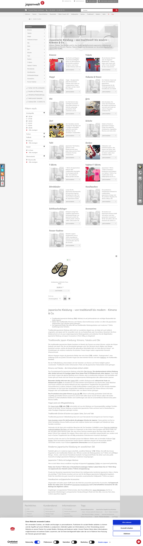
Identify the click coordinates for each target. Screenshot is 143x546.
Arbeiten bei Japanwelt (70, 511)
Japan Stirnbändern (99, 490)
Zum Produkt (58, 290)
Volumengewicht (50, 511)
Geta (28, 46)
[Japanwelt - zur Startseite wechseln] (34, 3)
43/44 (30, 125)
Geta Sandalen (53, 420)
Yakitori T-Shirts (32, 65)
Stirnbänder (30, 69)
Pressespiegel (68, 509)
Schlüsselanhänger (32, 75)
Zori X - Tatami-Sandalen (102, 516)
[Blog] (2, 183)
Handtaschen (31, 72)
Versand (47, 516)
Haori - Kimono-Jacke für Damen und (92, 512)
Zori (28, 49)
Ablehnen (127, 533)
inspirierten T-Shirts (93, 463)
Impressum (30, 516)
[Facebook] (2, 166)
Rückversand (48, 509)
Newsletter (67, 513)
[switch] (56, 542)
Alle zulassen (126, 522)
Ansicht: (65, 296)
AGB (28, 509)
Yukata (72, 380)
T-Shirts (29, 62)
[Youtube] (2, 178)
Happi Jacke (55, 406)
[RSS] (2, 174)
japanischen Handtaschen (80, 485)
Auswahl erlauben (127, 528)
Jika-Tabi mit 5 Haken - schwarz (91, 514)
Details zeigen (103, 542)
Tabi (28, 56)
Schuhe (29, 52)
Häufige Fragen (49, 513)
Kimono (89, 371)
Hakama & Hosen (32, 39)
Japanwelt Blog (68, 516)
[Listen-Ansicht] (69, 298)
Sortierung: (50, 296)
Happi (29, 36)
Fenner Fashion (31, 82)
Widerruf (29, 513)
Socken (29, 59)
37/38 (30, 119)
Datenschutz (30, 511)
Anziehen (29, 26)
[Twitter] (2, 170)
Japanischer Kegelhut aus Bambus (106, 509)
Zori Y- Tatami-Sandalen (111, 512)
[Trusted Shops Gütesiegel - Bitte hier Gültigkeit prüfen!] (26, 10)
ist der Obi (76, 394)
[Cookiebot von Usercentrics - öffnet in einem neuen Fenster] (12, 542)
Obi (28, 43)
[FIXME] (140, 193)
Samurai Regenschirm (87, 509)
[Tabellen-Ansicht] (65, 298)
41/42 (30, 123)
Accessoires (30, 78)
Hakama (103, 357)
